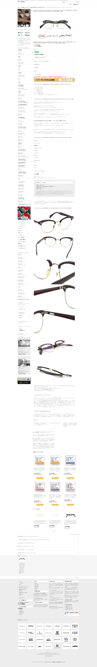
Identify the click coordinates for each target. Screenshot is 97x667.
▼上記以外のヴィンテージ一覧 (23, 299)
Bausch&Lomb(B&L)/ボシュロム (21, 271)
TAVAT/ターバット (19, 179)
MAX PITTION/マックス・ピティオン (21, 137)
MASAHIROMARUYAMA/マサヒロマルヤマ (21, 134)
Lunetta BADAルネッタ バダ (20, 124)
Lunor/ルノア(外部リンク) (21, 131)
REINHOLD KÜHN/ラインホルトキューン (21, 176)
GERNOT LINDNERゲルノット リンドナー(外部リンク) (23, 89)
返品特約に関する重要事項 (39, 54)
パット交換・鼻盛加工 (21, 239)
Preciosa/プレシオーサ (20, 169)
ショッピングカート (22, 597)
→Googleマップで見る (21, 354)
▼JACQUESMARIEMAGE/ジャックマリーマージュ (22, 105)
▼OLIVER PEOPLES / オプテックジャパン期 (22, 160)
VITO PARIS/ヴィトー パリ (20, 255)
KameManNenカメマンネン (20, 115)
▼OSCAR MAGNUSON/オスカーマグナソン (22, 163)
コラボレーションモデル (21, 304)
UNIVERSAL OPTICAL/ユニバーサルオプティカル (22, 293)
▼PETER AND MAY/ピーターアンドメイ (21, 166)
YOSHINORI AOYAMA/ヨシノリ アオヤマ (21, 189)
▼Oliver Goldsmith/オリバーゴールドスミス (22, 150)
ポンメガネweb (21, 1)
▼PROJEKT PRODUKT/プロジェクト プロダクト (22, 173)
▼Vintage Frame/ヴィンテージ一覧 (21, 198)
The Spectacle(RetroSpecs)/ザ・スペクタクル (22, 182)
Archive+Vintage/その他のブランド (20, 201)
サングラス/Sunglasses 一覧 (22, 221)
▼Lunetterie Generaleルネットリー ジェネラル (22, 127)
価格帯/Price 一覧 (20, 232)
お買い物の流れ (21, 611)
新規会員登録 (20, 608)
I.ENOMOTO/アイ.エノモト (20, 98)
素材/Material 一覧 (20, 230)
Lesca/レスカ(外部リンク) (21, 121)
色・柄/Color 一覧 (20, 228)
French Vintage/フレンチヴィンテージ (21, 261)
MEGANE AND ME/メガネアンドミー (20, 140)
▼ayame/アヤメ (19, 66)
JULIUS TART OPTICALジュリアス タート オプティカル (22, 111)
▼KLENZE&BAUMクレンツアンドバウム (21, 118)
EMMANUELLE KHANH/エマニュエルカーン (21, 277)
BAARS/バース (19, 69)
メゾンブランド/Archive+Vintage (20, 195)
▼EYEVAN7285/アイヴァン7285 (21, 86)
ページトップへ (77, 577)
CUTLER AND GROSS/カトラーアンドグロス (21, 76)
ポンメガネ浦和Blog (21, 603)
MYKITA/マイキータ (19, 147)
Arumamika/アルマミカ (19, 60)
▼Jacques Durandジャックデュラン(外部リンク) (23, 102)
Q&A (19, 584)
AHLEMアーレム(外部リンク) (21, 53)
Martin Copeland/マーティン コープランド (21, 284)
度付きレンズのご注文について (23, 587)
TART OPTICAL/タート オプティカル (21, 290)
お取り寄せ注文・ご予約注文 (23, 592)
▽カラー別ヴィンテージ (22, 248)
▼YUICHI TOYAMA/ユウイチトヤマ (20, 192)
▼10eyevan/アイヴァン (20, 50)
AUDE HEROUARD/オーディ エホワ (20, 63)
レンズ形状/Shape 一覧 (21, 226)
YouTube (36, 589)
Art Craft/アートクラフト (20, 268)
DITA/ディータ (19, 79)
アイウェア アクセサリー (22, 241)
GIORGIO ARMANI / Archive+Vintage (20, 280)
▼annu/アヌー (19, 57)
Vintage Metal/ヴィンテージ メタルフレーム (22, 297)
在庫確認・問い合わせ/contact (40, 57)
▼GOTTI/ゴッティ (19, 92)
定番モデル (20, 243)
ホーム (20, 581)
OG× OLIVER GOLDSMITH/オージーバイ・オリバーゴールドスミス (23, 156)
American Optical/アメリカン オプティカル (21, 264)
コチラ (47, 389)
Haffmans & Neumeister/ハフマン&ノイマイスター (21, 95)
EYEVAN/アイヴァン (19, 82)
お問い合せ (20, 317)
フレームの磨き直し (21, 237)
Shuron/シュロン (19, 287)
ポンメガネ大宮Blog (21, 604)
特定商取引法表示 (21, 612)
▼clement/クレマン (20, 73)
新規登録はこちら (76, 4)
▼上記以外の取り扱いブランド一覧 (24, 204)
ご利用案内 (20, 315)
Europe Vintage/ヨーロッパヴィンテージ (21, 258)
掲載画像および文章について (23, 589)
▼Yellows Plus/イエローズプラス (21, 185)
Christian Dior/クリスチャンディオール (21, 274)
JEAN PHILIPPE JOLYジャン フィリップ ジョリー (22, 108)
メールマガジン (21, 598)
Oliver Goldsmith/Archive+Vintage (20, 153)
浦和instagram (36, 586)
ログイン (70, 4)
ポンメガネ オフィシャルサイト (23, 602)
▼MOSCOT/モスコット (20, 144)
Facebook (36, 583)
